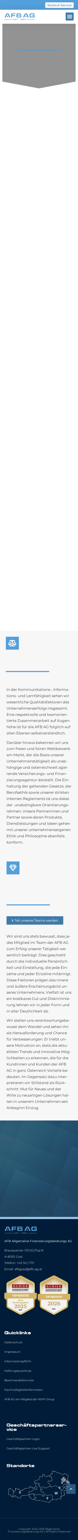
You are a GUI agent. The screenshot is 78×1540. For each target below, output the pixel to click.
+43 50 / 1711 (25, 1263)
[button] (70, 17)
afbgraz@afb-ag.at (28, 1269)
